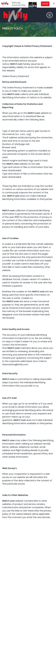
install (45, 3)
